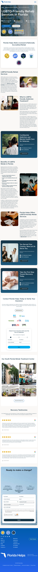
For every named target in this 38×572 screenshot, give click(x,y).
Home (2, 7)
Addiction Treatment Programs (11, 7)
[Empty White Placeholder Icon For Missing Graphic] (7, 536)
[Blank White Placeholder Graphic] (1, 536)
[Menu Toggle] (35, 2)
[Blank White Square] (9, 536)
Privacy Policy (32, 511)
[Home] (6, 2)
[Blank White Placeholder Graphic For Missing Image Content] (5, 536)
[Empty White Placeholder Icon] (3, 536)
